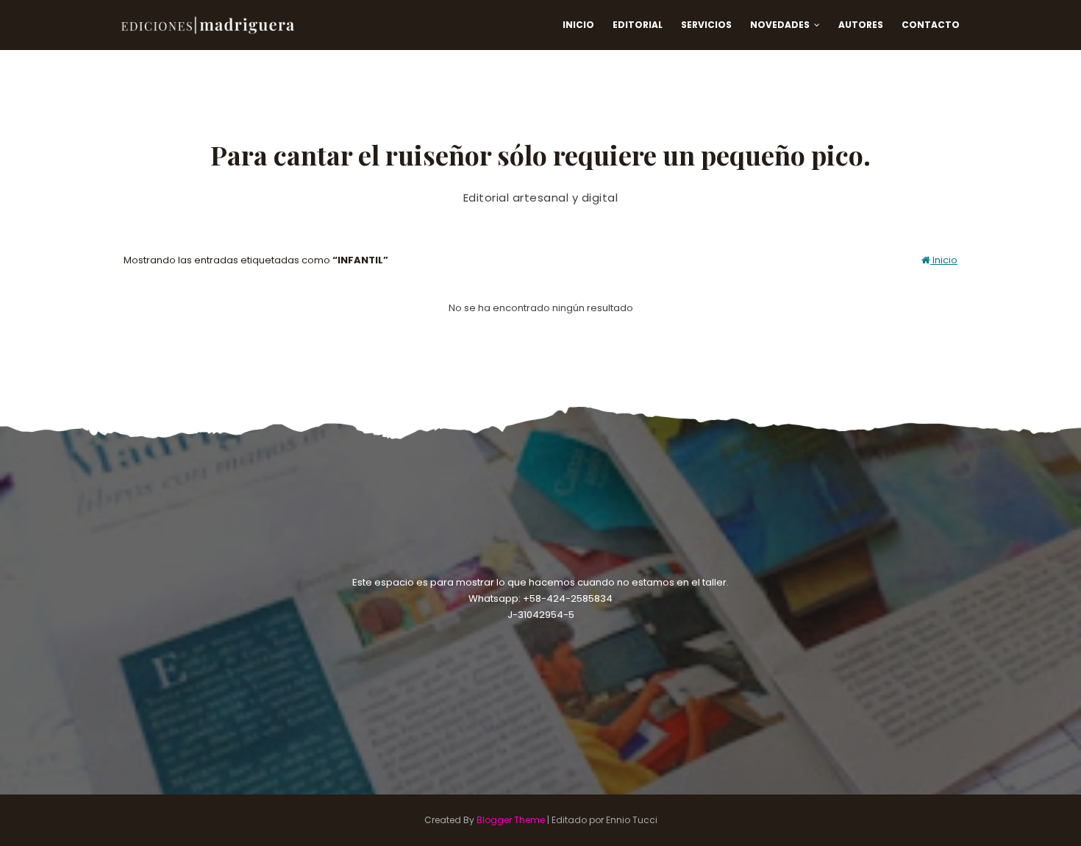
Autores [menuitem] (860, 24)
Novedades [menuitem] (780, 24)
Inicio (943, 260)
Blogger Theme (511, 820)
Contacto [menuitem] (931, 24)
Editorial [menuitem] (638, 24)
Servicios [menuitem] (706, 24)
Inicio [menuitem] (578, 24)
